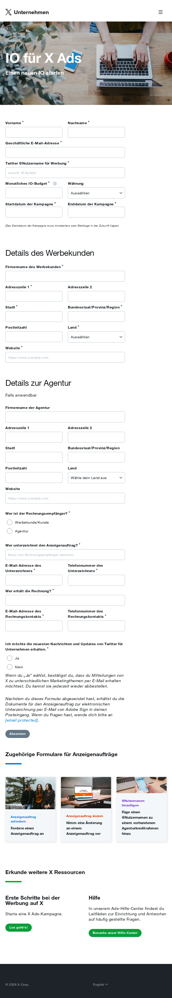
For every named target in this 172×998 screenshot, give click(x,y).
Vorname (14, 122)
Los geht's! (18, 927)
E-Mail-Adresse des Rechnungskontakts (24, 614)
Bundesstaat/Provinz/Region (95, 306)
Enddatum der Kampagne (91, 204)
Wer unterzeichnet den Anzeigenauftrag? (42, 544)
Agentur (21, 531)
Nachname (79, 122)
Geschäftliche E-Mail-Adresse (33, 142)
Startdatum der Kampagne (29, 204)
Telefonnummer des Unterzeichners (85, 568)
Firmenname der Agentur (27, 407)
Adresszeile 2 (80, 287)
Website (14, 347)
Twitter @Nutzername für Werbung (37, 163)
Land (73, 327)
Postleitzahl (16, 327)
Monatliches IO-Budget (27, 183)
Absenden (17, 734)
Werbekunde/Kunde (32, 522)
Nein (19, 667)
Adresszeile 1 (18, 286)
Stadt (11, 306)
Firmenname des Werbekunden (34, 266)
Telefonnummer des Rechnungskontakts (87, 614)
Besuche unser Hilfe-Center (115, 933)
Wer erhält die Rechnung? (29, 590)
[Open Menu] (161, 12)
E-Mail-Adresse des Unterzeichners (23, 568)
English (99, 985)
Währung (76, 183)
